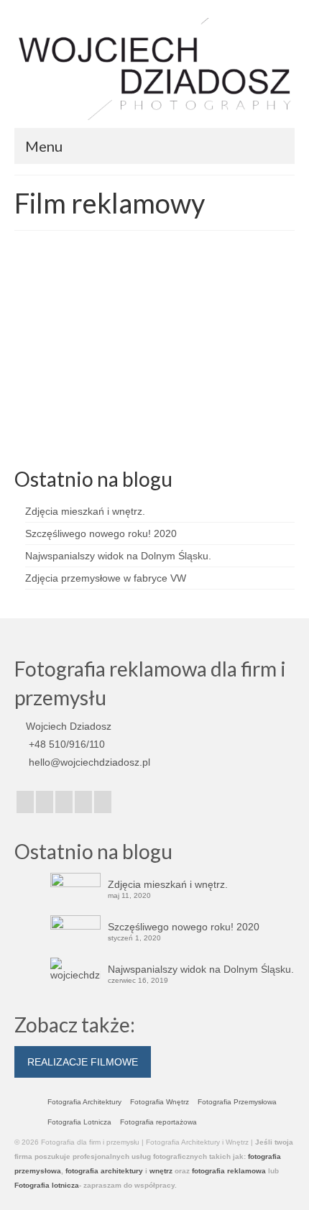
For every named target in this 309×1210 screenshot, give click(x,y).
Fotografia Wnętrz (159, 1102)
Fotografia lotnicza (46, 1185)
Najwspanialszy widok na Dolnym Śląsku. (118, 556)
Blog (177, 369)
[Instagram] (44, 802)
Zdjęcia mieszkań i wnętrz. (85, 511)
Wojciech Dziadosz (82, 369)
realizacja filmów (175, 442)
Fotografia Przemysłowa (237, 1102)
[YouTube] (102, 802)
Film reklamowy (120, 442)
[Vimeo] (83, 802)
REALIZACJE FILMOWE (82, 1062)
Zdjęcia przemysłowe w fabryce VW (105, 578)
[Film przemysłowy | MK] (154, 289)
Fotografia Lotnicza (79, 1122)
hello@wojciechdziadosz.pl (88, 762)
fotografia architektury (104, 1171)
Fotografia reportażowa (158, 1122)
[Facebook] (25, 802)
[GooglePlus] (64, 802)
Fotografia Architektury (84, 1102)
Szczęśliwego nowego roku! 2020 (101, 533)
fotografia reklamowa (228, 1171)
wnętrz (160, 1171)
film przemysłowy (64, 442)
